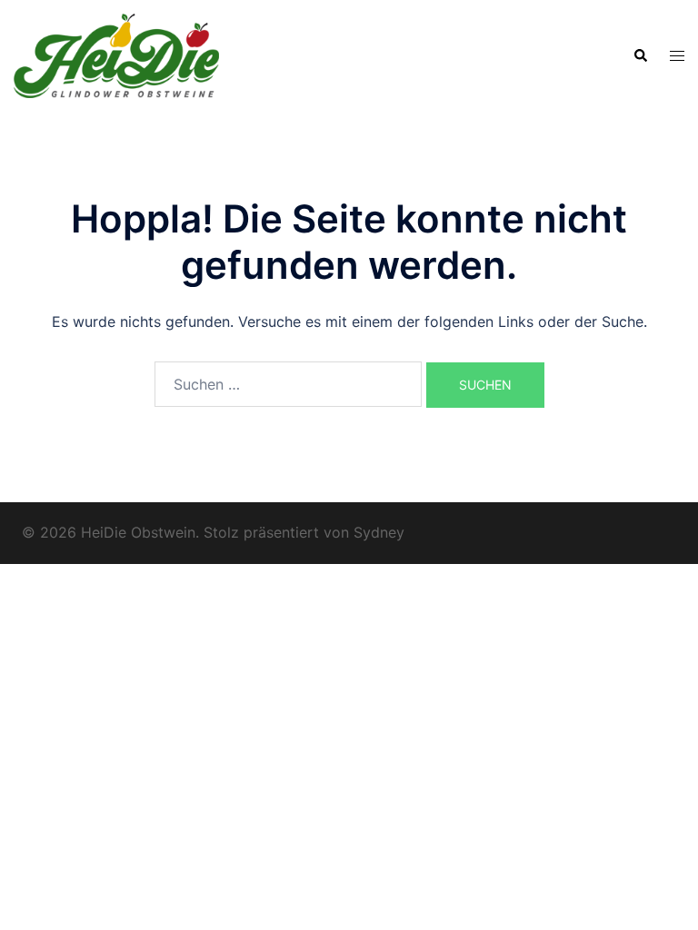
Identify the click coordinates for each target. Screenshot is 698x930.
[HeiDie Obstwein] (116, 54)
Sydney (379, 532)
